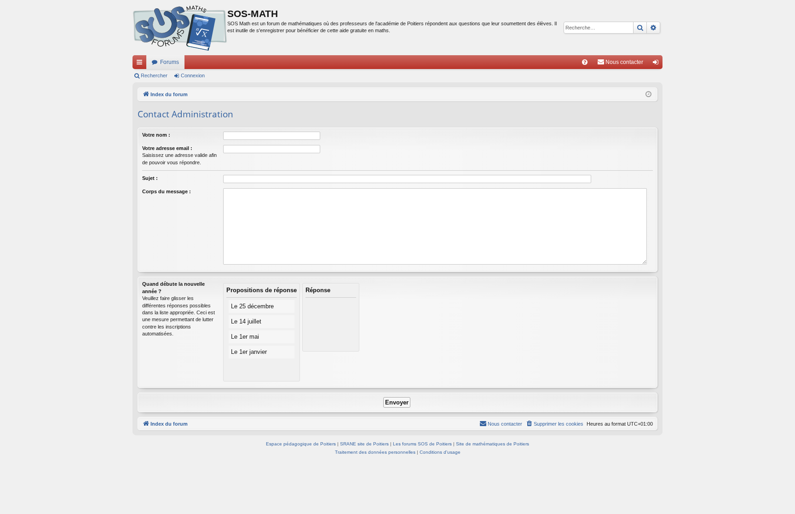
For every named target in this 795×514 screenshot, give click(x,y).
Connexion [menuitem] (657, 64)
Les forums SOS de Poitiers (422, 443)
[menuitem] (585, 62)
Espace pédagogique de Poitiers (301, 443)
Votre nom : (156, 135)
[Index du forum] (179, 27)
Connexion (193, 75)
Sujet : (150, 178)
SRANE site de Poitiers (364, 443)
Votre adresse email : (167, 148)
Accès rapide (141, 64)
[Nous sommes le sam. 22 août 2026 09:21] (648, 94)
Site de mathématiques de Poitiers (492, 443)
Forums (169, 62)
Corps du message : (166, 191)
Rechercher (154, 75)
